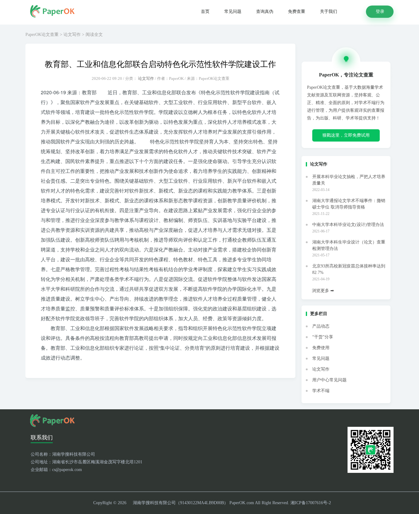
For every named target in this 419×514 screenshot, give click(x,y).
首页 (205, 11)
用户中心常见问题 (329, 380)
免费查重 (296, 11)
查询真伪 (264, 11)
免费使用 (320, 347)
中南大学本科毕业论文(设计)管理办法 (348, 224)
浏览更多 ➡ (323, 290)
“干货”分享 (322, 337)
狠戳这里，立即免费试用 (346, 135)
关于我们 (328, 11)
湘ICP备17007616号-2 (310, 502)
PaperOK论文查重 (42, 34)
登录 (380, 11)
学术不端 (320, 390)
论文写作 (72, 34)
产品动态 (320, 326)
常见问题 (232, 11)
